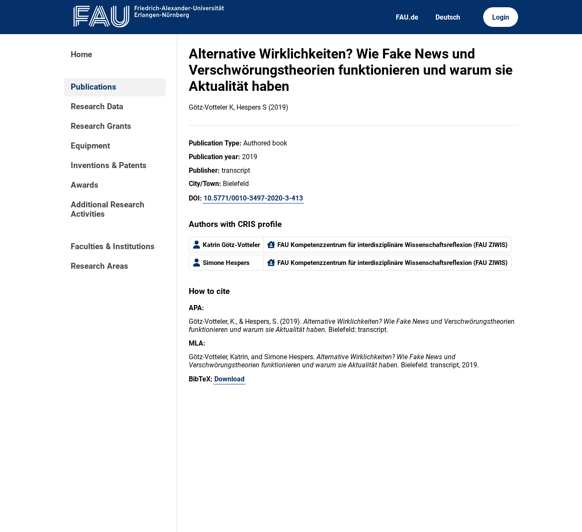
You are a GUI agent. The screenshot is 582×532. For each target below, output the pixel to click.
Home (81, 54)
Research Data (97, 106)
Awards (84, 185)
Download (229, 379)
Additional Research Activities (107, 209)
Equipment (90, 146)
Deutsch (447, 17)
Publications (93, 87)
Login (500, 17)
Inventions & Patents (109, 165)
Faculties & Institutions (113, 246)
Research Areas (99, 266)
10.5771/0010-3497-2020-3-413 (253, 198)
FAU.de (407, 17)
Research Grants (101, 126)
